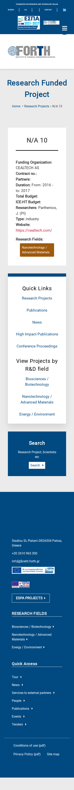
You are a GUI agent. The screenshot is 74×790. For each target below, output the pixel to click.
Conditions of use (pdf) (29, 745)
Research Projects (36, 106)
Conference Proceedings (37, 346)
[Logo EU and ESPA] (28, 22)
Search (35, 465)
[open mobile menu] (64, 28)
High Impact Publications (37, 334)
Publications (37, 310)
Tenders (18, 724)
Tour (15, 677)
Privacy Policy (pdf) (27, 754)
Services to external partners (32, 693)
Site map (53, 754)
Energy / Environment (37, 414)
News (37, 322)
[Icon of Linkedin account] (64, 10)
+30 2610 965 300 (24, 553)
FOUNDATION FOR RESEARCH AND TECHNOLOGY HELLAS (37, 4)
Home (16, 106)
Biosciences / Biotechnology (31, 627)
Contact (48, 10)
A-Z (25, 10)
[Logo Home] (37, 51)
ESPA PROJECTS (29, 598)
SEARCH (11, 10)
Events (17, 716)
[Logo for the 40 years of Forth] (51, 22)
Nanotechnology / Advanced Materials (36, 250)
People (17, 701)
